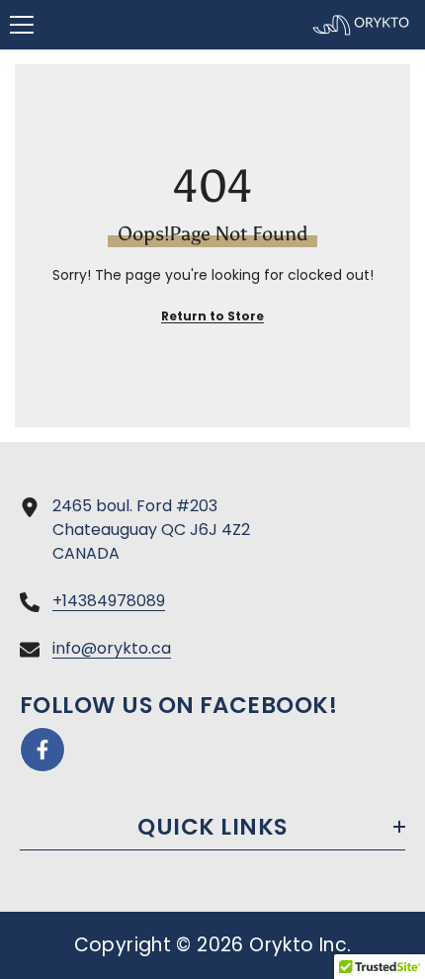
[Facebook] (42, 749)
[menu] (22, 25)
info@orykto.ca (111, 648)
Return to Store (212, 316)
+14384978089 (108, 600)
